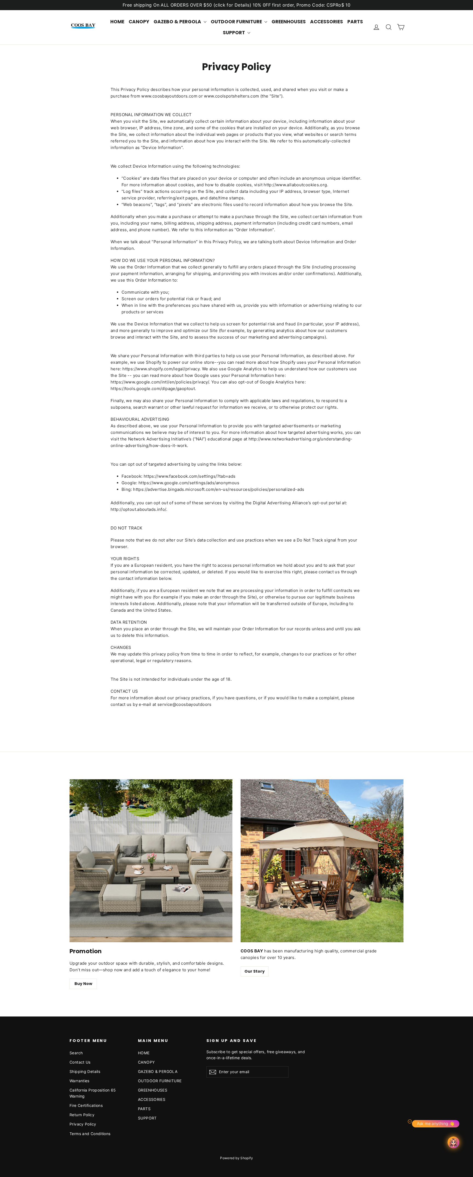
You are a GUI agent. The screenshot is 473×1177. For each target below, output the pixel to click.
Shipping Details (85, 1071)
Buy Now (83, 983)
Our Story (254, 971)
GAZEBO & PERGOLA (178, 21)
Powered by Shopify (236, 1158)
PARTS (355, 21)
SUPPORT (234, 32)
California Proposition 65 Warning (93, 1093)
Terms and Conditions (90, 1133)
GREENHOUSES (289, 21)
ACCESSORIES (326, 21)
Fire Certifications (86, 1105)
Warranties (80, 1080)
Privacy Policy (83, 1124)
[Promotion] (151, 860)
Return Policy (82, 1114)
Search (76, 1052)
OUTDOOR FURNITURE (237, 21)
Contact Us (80, 1062)
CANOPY (139, 21)
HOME (117, 21)
